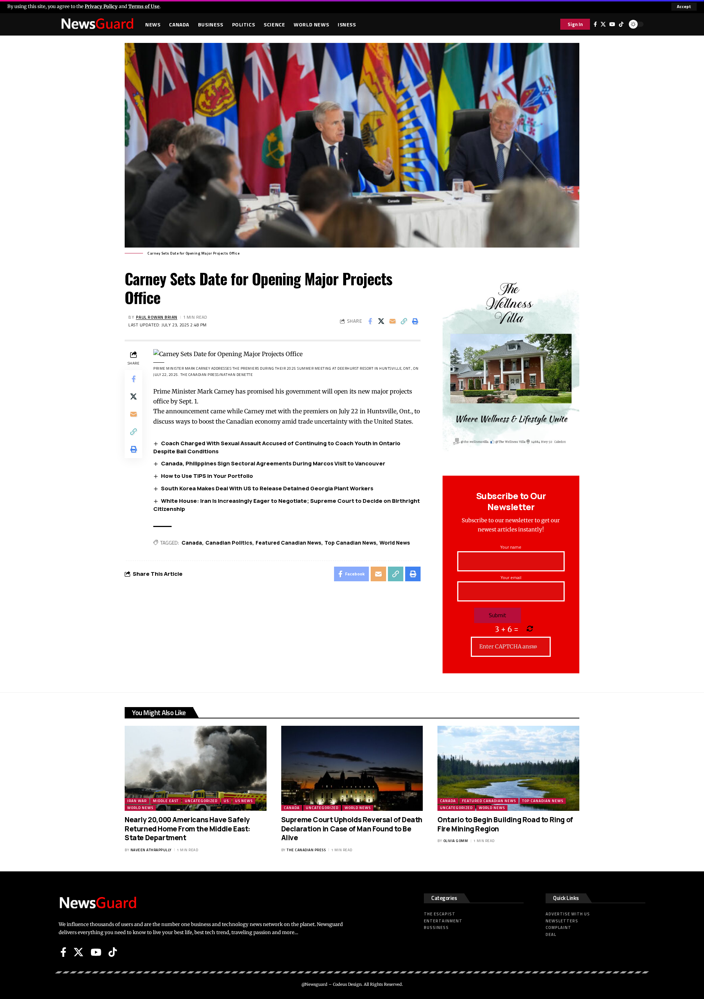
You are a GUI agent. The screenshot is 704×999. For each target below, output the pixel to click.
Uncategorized (201, 801)
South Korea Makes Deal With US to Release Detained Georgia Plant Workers (267, 488)
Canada (192, 542)
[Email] (393, 321)
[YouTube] (612, 24)
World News (395, 542)
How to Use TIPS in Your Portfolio (207, 476)
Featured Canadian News (288, 542)
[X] (603, 24)
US (226, 801)
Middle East (166, 801)
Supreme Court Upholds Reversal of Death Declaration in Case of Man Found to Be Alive (351, 828)
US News (244, 801)
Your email (510, 577)
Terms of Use (144, 6)
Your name (510, 547)
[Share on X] (381, 321)
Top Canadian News (350, 542)
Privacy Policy (101, 6)
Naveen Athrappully (151, 850)
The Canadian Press (306, 850)
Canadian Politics (228, 542)
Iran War (137, 801)
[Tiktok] (621, 24)
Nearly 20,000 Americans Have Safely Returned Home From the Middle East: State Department (187, 828)
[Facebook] (595, 24)
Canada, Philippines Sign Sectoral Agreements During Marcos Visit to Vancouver (273, 463)
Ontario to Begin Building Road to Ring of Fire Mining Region (505, 824)
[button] (684, 7)
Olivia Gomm (455, 841)
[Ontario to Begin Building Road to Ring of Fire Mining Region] (508, 768)
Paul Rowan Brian (156, 317)
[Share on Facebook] (370, 321)
